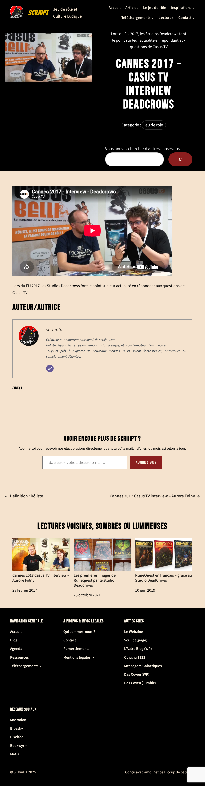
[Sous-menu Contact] (193, 18)
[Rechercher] (180, 159)
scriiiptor (55, 329)
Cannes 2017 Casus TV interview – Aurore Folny (152, 496)
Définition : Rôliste (26, 496)
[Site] (50, 368)
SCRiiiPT (38, 12)
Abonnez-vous (146, 462)
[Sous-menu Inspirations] (193, 8)
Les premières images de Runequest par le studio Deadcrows (95, 580)
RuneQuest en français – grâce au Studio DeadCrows (163, 577)
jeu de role (153, 125)
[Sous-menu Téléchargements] (153, 18)
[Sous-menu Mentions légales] (93, 657)
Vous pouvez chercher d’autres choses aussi (143, 149)
